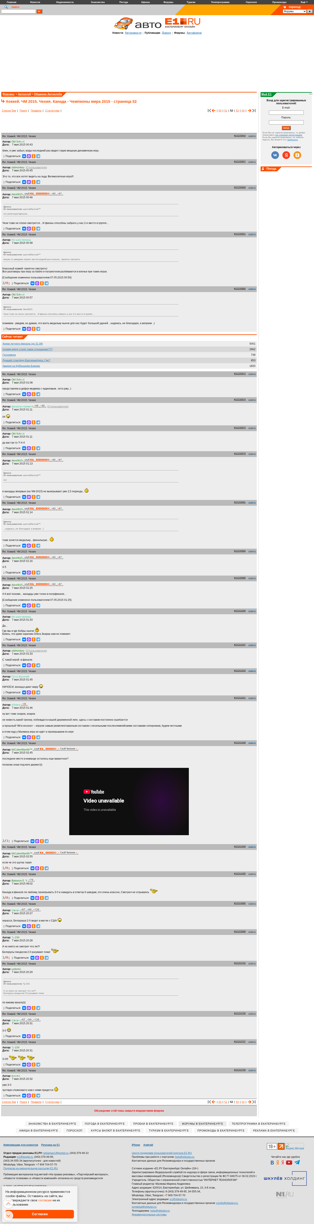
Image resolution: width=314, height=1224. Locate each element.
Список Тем (9, 110)
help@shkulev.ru (184, 1156)
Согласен (40, 1214)
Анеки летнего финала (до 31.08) (23, 343)
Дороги (166, 32)
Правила (36, 110)
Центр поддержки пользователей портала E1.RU (162, 1153)
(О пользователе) (36, 167)
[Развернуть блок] (263, 169)
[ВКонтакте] (24, 156)
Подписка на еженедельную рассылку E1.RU (30, 1168)
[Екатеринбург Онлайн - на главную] (182, 29)
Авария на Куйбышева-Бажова (21, 365)
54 (243, 110)
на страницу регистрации (288, 135)
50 (220, 110)
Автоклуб (24, 94)
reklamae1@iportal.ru (55, 1153)
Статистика (52, 110)
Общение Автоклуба (48, 94)
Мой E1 (266, 94)
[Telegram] (38, 156)
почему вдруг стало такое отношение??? (28, 349)
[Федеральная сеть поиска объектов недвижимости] (284, 1195)
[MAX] (29, 156)
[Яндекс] (286, 155)
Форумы (8, 94)
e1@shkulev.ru (178, 1199)
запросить (292, 139)
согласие (45, 1200)
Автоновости (133, 32)
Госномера (9, 354)
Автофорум (194, 32)
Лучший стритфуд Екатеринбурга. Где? (26, 360)
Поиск (23, 110)
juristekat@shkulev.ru (144, 1206)
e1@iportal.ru (25, 1156)
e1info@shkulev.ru (227, 1203)
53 (237, 110)
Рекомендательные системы (149, 1214)
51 (225, 110)
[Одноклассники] (33, 156)
